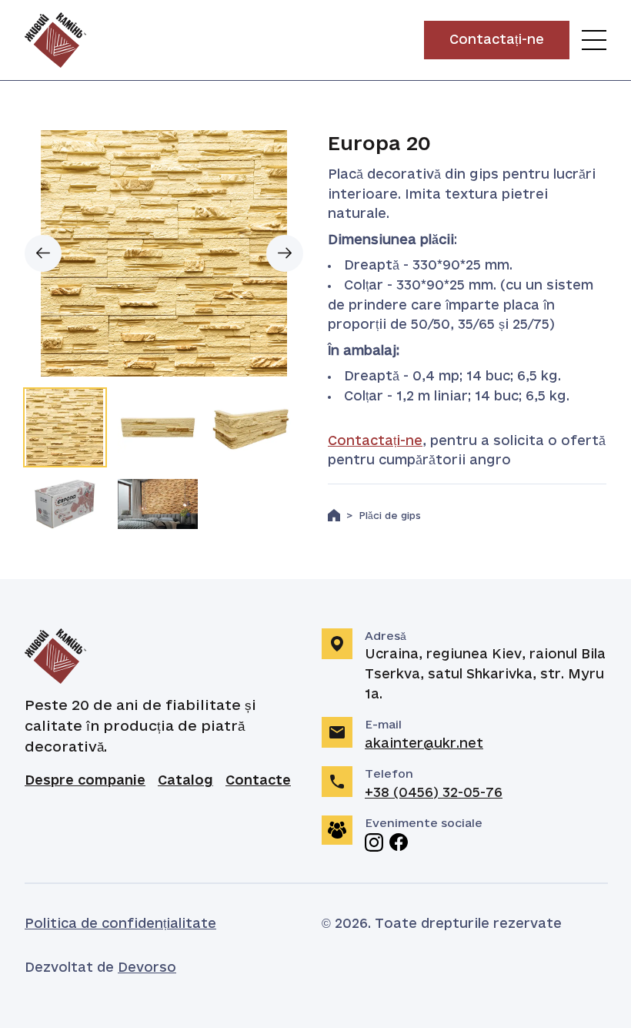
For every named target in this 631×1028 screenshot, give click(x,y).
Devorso (147, 968)
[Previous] (43, 253)
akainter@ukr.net (424, 744)
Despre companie (85, 781)
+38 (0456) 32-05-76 (433, 793)
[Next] (284, 253)
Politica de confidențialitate (120, 924)
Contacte (258, 781)
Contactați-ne (375, 441)
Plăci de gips (390, 516)
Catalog (185, 781)
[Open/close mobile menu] (594, 40)
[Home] (334, 515)
